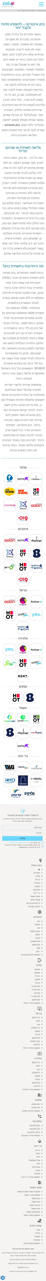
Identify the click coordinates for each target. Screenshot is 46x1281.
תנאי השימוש (25, 842)
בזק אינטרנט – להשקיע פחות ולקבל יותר (23, 25)
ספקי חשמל (35, 896)
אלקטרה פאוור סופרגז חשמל (28, 1192)
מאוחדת (36, 1240)
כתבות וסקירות (34, 907)
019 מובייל (35, 996)
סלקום (37, 925)
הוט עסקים (35, 1108)
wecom (37, 993)
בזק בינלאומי (35, 931)
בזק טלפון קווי (34, 1125)
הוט (38, 928)
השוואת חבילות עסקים (31, 1111)
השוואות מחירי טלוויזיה (31, 1090)
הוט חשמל (36, 1202)
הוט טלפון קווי (34, 1129)
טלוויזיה (37, 883)
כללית (37, 1233)
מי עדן (37, 1150)
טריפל (37, 880)
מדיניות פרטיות (14, 842)
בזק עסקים (35, 1104)
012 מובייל (35, 986)
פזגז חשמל (35, 1209)
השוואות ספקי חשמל (32, 1215)
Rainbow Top (34, 1160)
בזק (38, 921)
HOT (38, 1021)
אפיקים (37, 1174)
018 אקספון (35, 941)
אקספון (37, 973)
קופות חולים (35, 900)
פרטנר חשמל (34, 1205)
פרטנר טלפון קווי (33, 1132)
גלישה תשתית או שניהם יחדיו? (23, 149)
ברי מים (37, 893)
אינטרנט (36, 873)
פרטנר (37, 938)
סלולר (37, 876)
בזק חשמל (36, 1198)
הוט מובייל (36, 990)
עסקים (37, 886)
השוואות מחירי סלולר (31, 1003)
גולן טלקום (36, 945)
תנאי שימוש (29, 1249)
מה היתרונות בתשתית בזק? (23, 265)
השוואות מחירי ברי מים (31, 1177)
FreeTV (37, 1045)
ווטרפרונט (36, 1167)
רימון (38, 951)
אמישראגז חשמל (33, 1212)
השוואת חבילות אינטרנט (30, 955)
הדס (38, 1157)
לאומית (37, 1237)
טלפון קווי (36, 890)
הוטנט (37, 935)
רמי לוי (37, 976)
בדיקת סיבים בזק (33, 903)
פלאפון (37, 969)
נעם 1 (37, 1170)
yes (38, 1024)
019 (38, 948)
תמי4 (38, 1153)
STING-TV (35, 1028)
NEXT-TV (36, 1018)
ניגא (38, 1164)
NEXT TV (36, 1063)
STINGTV (36, 1073)
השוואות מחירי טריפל (31, 1048)
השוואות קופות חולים (32, 1243)
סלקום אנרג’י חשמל (32, 1195)
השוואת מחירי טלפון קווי (30, 1136)
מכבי (38, 1230)
